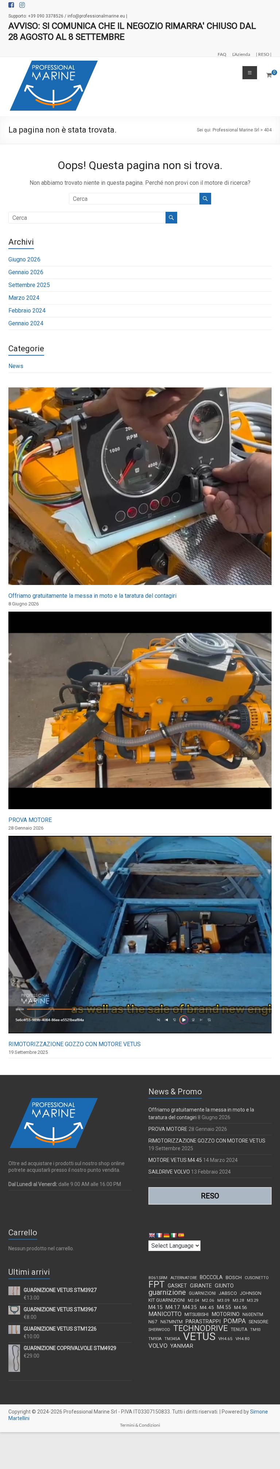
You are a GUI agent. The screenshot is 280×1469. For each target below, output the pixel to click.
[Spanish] (181, 1235)
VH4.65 (225, 1338)
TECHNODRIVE (200, 1328)
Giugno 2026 (24, 259)
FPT (156, 1284)
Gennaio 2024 (25, 323)
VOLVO (157, 1345)
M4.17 (173, 1307)
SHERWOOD (159, 1329)
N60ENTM (252, 1314)
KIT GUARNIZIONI (166, 1300)
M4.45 (207, 1307)
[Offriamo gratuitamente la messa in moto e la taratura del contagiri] (140, 489)
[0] (269, 75)
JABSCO (228, 1293)
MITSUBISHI (196, 1314)
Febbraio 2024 (27, 310)
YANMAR (181, 1346)
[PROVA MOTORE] (140, 714)
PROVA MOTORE (30, 819)
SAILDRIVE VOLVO (169, 1172)
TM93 (255, 1329)
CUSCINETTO (257, 1277)
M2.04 (193, 1300)
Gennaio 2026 (25, 272)
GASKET (177, 1286)
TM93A (155, 1338)
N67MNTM (171, 1321)
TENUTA (239, 1329)
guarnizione (167, 1292)
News (15, 366)
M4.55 (224, 1307)
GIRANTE (201, 1285)
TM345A (172, 1338)
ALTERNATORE (183, 1277)
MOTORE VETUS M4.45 (175, 1160)
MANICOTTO (165, 1314)
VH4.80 (243, 1338)
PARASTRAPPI (203, 1321)
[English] (151, 1235)
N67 (153, 1321)
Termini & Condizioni (140, 1425)
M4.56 (240, 1307)
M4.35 (190, 1307)
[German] (166, 1235)
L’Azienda (241, 54)
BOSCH (234, 1277)
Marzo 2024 (23, 297)
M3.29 (252, 1300)
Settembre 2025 (29, 285)
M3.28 (238, 1300)
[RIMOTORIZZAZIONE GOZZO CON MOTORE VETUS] (140, 938)
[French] (159, 1235)
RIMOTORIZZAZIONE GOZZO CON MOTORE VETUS (74, 1044)
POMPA (234, 1321)
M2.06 (208, 1300)
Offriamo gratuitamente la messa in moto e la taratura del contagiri (92, 595)
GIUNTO (224, 1285)
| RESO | (264, 54)
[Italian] (173, 1235)
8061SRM (157, 1277)
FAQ (222, 54)
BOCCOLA (211, 1277)
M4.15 (155, 1307)
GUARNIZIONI (202, 1293)
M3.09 (223, 1300)
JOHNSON (250, 1293)
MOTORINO (225, 1314)
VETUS (199, 1336)
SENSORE (258, 1321)
